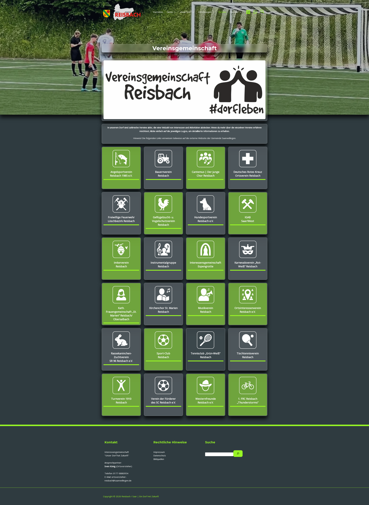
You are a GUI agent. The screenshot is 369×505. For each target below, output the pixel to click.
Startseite (158, 12)
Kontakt (234, 12)
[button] (174, 12)
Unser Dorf (185, 12)
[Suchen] (238, 453)
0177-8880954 (120, 473)
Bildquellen (158, 459)
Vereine (222, 12)
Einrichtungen (204, 12)
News (170, 12)
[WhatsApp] (255, 12)
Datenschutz (159, 455)
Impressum (159, 452)
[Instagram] (248, 12)
